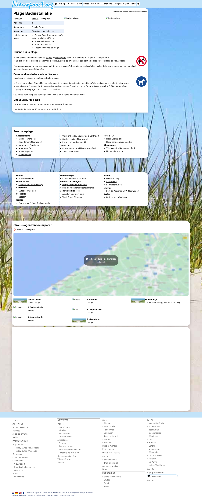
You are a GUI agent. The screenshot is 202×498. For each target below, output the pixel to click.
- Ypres (105, 486)
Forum (105, 469)
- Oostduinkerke (154, 455)
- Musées (61, 430)
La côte (150, 420)
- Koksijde (151, 458)
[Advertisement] (169, 71)
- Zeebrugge (153, 430)
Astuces (16, 430)
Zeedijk (35, 18)
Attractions (62, 440)
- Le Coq (151, 439)
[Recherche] (138, 4)
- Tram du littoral (110, 463)
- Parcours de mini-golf (68, 453)
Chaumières (18, 460)
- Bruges (106, 480)
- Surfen (106, 439)
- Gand (105, 483)
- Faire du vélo (109, 426)
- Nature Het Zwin (155, 423)
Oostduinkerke (92, 86)
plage (110, 66)
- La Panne (152, 462)
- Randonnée (108, 430)
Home (15, 420)
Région (126, 4)
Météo (133, 4)
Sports (105, 420)
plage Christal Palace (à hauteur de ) (49, 83)
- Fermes (61, 443)
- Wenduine (152, 436)
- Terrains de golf (110, 436)
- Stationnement (109, 459)
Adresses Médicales (111, 466)
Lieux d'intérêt (63, 427)
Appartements (19, 444)
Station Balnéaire (20, 427)
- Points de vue (64, 436)
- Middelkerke (153, 449)
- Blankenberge (154, 433)
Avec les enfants (20, 434)
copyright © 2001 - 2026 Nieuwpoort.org (60, 495)
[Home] (56, 4)
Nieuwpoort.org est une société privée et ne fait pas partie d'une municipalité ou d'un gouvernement (60, 492)
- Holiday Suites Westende (25, 451)
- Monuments (63, 433)
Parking (49, 35)
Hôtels (16, 473)
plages (49, 57)
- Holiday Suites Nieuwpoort (26, 448)
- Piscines (106, 423)
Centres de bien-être (66, 456)
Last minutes (18, 476)
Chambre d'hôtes (21, 457)
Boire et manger (109, 446)
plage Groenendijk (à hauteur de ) (47, 86)
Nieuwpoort (64, 4)
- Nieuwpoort (19, 464)
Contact (150, 480)
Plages (86, 4)
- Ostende (152, 446)
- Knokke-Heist (154, 426)
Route (105, 456)
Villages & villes (64, 459)
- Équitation (107, 433)
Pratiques (118, 4)
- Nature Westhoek (156, 465)
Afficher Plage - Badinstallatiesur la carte (102, 260)
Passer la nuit (76, 4)
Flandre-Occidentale (111, 476)
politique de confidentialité (36, 495)
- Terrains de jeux (65, 446)
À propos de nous (155, 472)
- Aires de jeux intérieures (69, 449)
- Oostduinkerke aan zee (24, 467)
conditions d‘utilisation (19, 495)
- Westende (18, 470)
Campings (17, 454)
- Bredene (151, 442)
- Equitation (107, 442)
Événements (107, 4)
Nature (60, 462)
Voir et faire (95, 4)
